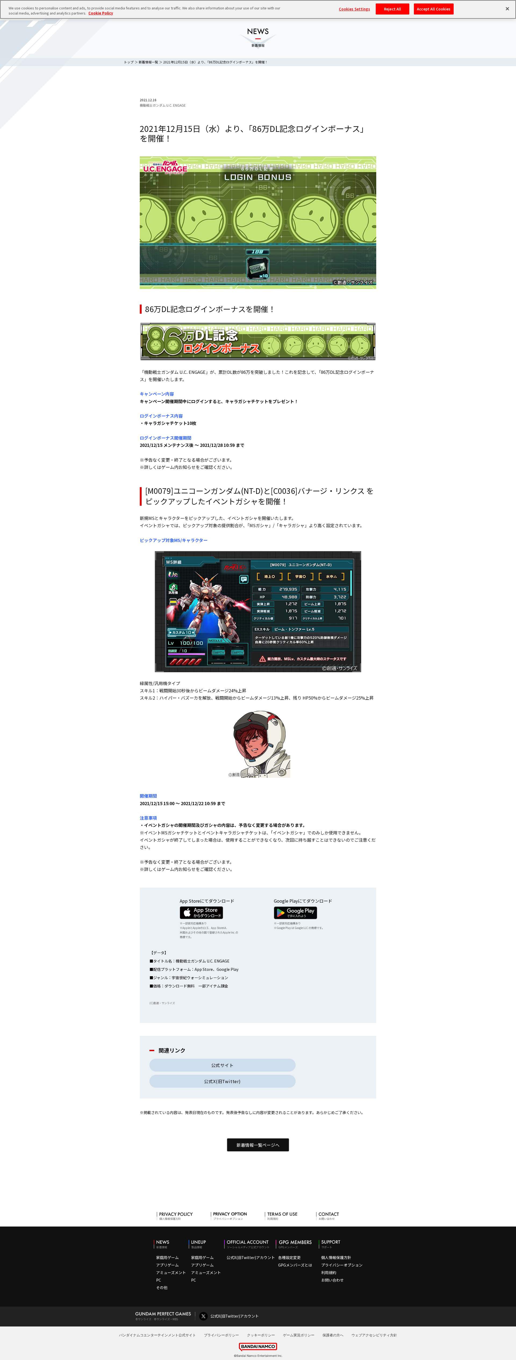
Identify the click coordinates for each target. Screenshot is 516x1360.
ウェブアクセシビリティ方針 (374, 1335)
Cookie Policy (100, 13)
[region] (258, 9)
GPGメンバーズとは (295, 1265)
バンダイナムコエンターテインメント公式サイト (157, 1335)
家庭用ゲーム (167, 1257)
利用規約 (328, 1272)
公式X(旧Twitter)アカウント (251, 1257)
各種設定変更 (289, 1257)
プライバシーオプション (342, 1265)
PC (158, 1280)
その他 (161, 1287)
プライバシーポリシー (221, 1335)
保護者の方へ (332, 1335)
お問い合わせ (332, 1280)
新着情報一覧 (148, 62)
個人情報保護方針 (336, 1257)
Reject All (392, 9)
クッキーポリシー (261, 1335)
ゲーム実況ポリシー (298, 1335)
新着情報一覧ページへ (258, 1145)
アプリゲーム (167, 1265)
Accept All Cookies (433, 9)
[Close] (507, 9)
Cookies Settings (354, 9)
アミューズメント (171, 1272)
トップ (129, 62)
